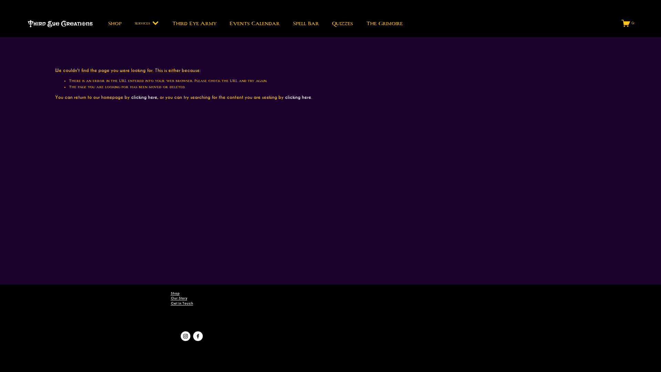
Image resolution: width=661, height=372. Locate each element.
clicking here (144, 97)
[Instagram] (185, 336)
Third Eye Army (194, 23)
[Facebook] (198, 336)
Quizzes (342, 23)
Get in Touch (182, 303)
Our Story (179, 298)
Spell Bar (306, 23)
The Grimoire (384, 23)
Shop (115, 23)
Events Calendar (255, 23)
